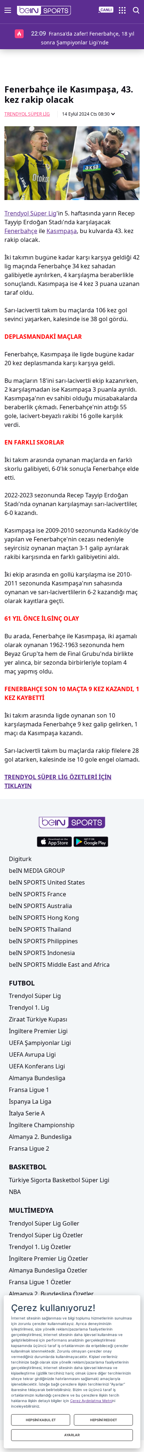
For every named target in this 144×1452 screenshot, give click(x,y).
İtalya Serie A (27, 1113)
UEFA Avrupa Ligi (32, 1054)
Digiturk (20, 859)
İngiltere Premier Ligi (38, 1031)
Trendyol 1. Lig (29, 1007)
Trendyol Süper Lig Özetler (46, 1235)
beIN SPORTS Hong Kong (44, 918)
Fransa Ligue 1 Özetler (40, 1282)
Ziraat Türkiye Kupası (38, 1019)
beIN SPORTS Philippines (43, 941)
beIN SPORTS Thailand (40, 929)
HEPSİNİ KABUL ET (41, 1420)
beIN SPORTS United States (47, 882)
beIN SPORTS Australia (40, 906)
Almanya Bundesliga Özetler (48, 1270)
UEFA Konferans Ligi (37, 1066)
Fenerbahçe (20, 231)
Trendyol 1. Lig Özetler (40, 1247)
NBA (15, 1192)
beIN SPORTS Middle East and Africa (59, 965)
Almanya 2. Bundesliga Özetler (51, 1294)
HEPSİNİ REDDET (103, 1420)
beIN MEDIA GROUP (37, 871)
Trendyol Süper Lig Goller (44, 1223)
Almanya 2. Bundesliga (40, 1137)
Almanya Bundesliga (37, 1078)
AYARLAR (72, 1435)
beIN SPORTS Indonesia (42, 953)
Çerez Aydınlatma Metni (91, 1400)
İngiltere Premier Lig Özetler (48, 1259)
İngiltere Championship (42, 1125)
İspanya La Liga (30, 1101)
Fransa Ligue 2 (29, 1148)
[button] (44, 10)
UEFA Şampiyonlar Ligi (40, 1043)
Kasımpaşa (62, 231)
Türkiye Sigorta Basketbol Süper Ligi (59, 1180)
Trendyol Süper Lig (27, 114)
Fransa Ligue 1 (29, 1090)
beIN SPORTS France (37, 894)
